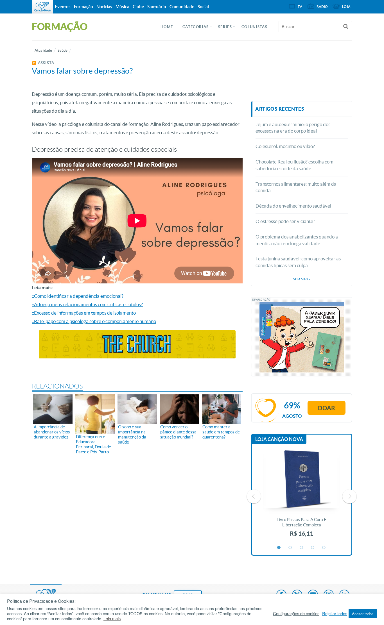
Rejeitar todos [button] (334, 613)
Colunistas (254, 27)
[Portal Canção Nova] (42, 6)
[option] (301, 496)
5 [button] (324, 548)
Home (167, 27)
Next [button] (349, 496)
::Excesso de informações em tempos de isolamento (84, 312)
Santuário (156, 6)
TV (300, 6)
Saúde (62, 50)
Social (203, 6)
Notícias (104, 6)
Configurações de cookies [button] (296, 613)
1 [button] (279, 548)
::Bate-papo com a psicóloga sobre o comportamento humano (94, 321)
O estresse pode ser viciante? (285, 221)
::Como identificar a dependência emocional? (77, 296)
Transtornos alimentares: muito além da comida (296, 187)
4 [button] (313, 548)
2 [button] (290, 548)
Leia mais (112, 618)
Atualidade (43, 50)
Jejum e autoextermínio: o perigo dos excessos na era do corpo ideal (293, 128)
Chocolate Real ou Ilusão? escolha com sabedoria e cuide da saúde (294, 165)
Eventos (63, 6)
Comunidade (182, 6)
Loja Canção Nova (279, 439)
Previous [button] (254, 496)
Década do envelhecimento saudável (293, 205)
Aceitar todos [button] (363, 613)
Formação (83, 6)
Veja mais (301, 279)
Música (122, 6)
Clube (138, 6)
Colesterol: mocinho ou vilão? (285, 146)
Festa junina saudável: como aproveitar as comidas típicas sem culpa (298, 262)
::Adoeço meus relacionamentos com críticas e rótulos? (87, 304)
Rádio (322, 6)
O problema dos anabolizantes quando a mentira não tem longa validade (297, 240)
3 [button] (301, 548)
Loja (346, 6)
